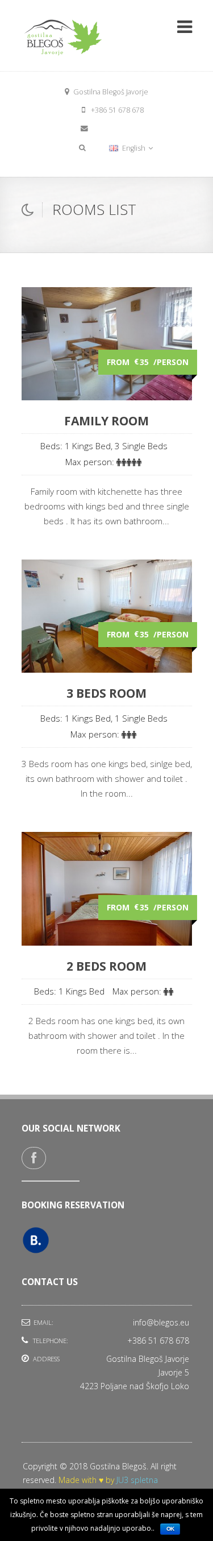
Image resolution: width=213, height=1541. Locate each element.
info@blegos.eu (117, 128)
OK (170, 1529)
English (133, 148)
